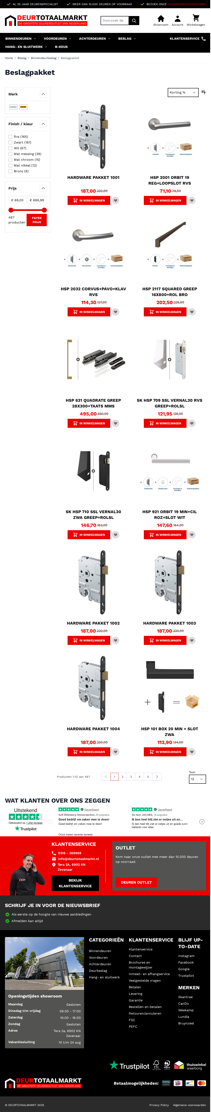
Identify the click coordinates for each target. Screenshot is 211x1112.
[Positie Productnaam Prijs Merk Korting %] (183, 92)
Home (9, 58)
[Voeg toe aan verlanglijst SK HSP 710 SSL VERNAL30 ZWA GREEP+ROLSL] (115, 534)
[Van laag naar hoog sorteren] (203, 92)
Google (184, 969)
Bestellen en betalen (145, 1007)
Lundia (183, 1017)
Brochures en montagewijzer (140, 964)
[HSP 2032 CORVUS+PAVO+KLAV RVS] (93, 248)
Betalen (135, 987)
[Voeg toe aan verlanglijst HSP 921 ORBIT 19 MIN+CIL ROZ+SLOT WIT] (192, 534)
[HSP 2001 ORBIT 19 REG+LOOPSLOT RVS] (170, 137)
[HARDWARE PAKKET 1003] (170, 582)
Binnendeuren (18, 38)
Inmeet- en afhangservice (149, 974)
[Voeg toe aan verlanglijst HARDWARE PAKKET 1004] (115, 752)
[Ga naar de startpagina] (46, 20)
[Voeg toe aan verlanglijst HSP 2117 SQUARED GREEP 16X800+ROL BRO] (192, 312)
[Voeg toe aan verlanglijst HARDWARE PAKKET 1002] (115, 640)
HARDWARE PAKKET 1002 (93, 623)
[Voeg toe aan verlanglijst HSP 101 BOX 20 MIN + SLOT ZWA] (192, 752)
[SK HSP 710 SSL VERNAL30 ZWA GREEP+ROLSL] (93, 471)
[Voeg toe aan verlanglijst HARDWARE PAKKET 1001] (115, 200)
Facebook (186, 962)
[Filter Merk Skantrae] (13, 106)
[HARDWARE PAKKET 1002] (93, 582)
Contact (135, 956)
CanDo (183, 1004)
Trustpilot (186, 976)
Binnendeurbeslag (43, 58)
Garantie (136, 1000)
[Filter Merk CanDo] (23, 106)
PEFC (133, 1027)
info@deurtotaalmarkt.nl (78, 859)
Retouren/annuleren (145, 1013)
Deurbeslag (98, 971)
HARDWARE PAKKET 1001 (93, 177)
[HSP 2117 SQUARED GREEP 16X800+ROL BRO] (170, 248)
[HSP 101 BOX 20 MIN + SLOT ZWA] (170, 688)
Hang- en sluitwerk (24, 47)
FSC (132, 1020)
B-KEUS (61, 47)
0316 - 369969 (69, 853)
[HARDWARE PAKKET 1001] (93, 137)
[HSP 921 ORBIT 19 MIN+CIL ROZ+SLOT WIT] (170, 471)
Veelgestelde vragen (145, 980)
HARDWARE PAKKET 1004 (93, 728)
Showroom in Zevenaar (186, 4)
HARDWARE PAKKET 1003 (169, 623)
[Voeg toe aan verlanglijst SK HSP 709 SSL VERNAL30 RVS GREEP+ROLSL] (192, 423)
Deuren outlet (136, 882)
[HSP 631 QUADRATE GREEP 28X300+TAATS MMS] (93, 359)
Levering (135, 994)
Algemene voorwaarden (189, 1105)
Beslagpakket (70, 58)
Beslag (124, 38)
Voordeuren (55, 38)
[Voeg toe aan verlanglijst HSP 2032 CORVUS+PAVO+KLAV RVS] (115, 312)
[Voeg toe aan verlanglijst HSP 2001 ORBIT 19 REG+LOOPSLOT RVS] (192, 200)
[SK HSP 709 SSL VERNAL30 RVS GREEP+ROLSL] (170, 359)
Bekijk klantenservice (75, 883)
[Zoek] (134, 20)
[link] (106, 777)
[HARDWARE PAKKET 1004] (93, 688)
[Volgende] (157, 777)
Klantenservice (184, 38)
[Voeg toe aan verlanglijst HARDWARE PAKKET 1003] (192, 640)
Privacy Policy (159, 1105)
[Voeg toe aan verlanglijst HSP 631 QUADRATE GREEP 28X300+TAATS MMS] (115, 423)
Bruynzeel (186, 1023)
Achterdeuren (92, 38)
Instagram (186, 956)
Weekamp (186, 1010)
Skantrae (185, 997)
